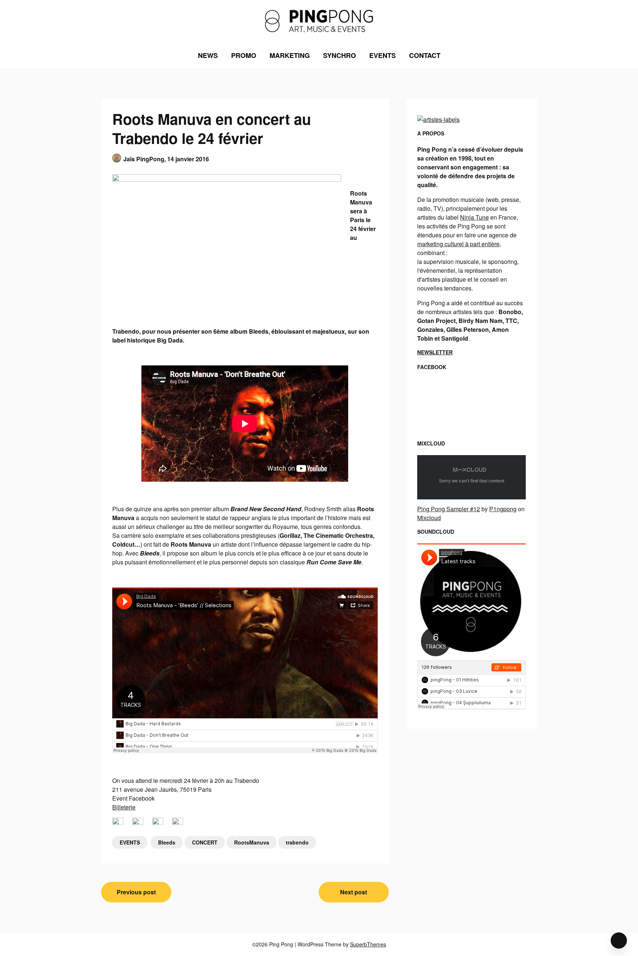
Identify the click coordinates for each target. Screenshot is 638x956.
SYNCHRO (339, 55)
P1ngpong (503, 509)
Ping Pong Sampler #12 (448, 509)
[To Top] (619, 940)
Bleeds (166, 842)
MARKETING (290, 55)
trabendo (297, 842)
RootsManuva (251, 842)
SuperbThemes (368, 944)
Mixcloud (429, 517)
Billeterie (124, 807)
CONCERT (204, 842)
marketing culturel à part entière (458, 244)
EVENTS (382, 55)
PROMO (243, 55)
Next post (353, 892)
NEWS (208, 55)
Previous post (136, 892)
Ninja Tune (474, 217)
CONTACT (424, 55)
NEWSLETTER (435, 352)
